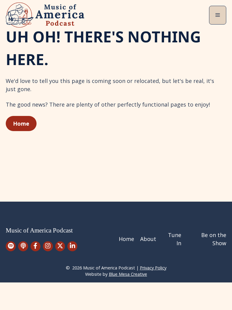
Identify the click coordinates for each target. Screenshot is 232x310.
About (148, 238)
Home (21, 123)
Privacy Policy (153, 268)
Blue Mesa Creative (128, 274)
